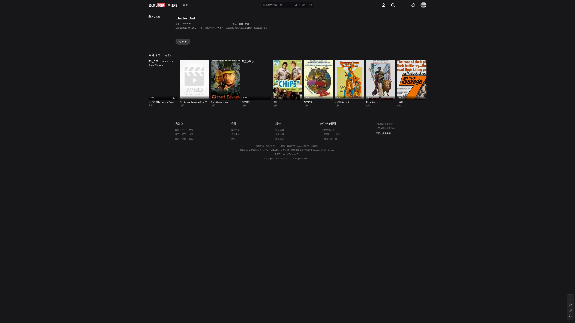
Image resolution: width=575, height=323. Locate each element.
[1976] (318, 61)
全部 (177, 130)
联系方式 (291, 146)
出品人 (192, 139)
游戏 (191, 130)
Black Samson (372, 102)
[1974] (380, 61)
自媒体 (179, 123)
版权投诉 (279, 139)
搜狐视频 (157, 5)
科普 (177, 134)
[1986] (248, 61)
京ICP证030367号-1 (292, 154)
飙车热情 (308, 102)
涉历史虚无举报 (383, 133)
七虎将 (400, 102)
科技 (191, 134)
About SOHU (303, 146)
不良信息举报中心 (384, 124)
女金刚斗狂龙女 (342, 102)
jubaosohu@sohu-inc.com (324, 150)
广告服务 (281, 146)
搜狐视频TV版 (330, 139)
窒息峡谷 (246, 102)
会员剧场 (235, 134)
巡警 (275, 102)
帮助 (233, 139)
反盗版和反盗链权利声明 (292, 150)
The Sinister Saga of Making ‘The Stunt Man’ (194, 102)
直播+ (337, 134)
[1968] (411, 61)
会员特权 (235, 130)
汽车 (184, 134)
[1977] (287, 61)
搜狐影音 (328, 134)
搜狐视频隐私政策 (259, 150)
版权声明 (274, 150)
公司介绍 (315, 146)
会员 (234, 123)
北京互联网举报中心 (385, 128)
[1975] (349, 61)
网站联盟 (279, 130)
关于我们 (279, 134)
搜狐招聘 (270, 146)
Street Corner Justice (219, 102)
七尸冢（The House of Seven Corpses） (161, 102)
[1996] (225, 61)
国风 (177, 139)
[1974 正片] (163, 61)
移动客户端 (329, 130)
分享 (184, 42)
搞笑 (184, 139)
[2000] (194, 61)
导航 (185, 5)
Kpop (184, 130)
